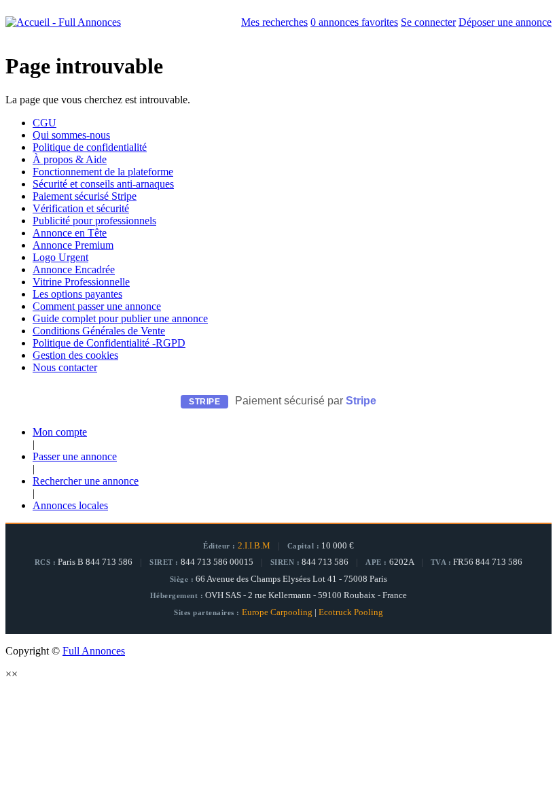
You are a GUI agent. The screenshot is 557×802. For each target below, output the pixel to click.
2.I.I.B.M (254, 546)
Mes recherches (274, 22)
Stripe (361, 400)
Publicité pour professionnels (94, 220)
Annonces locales (70, 505)
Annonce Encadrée (74, 269)
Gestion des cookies (75, 355)
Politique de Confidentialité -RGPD (109, 343)
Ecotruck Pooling (351, 612)
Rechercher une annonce (86, 481)
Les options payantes (77, 294)
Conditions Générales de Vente (99, 330)
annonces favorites (354, 22)
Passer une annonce (75, 456)
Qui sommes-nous (71, 135)
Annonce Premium (73, 245)
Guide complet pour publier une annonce (120, 318)
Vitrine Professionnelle (81, 281)
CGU (44, 122)
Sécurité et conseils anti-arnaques (103, 184)
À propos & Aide (70, 159)
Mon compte (60, 432)
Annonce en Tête (70, 233)
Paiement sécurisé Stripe (85, 196)
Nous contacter (65, 367)
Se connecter (428, 22)
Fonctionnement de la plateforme (103, 171)
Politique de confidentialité (90, 147)
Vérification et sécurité (81, 208)
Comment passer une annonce (97, 306)
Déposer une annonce (505, 22)
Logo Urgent (60, 257)
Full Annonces (93, 651)
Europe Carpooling (277, 612)
